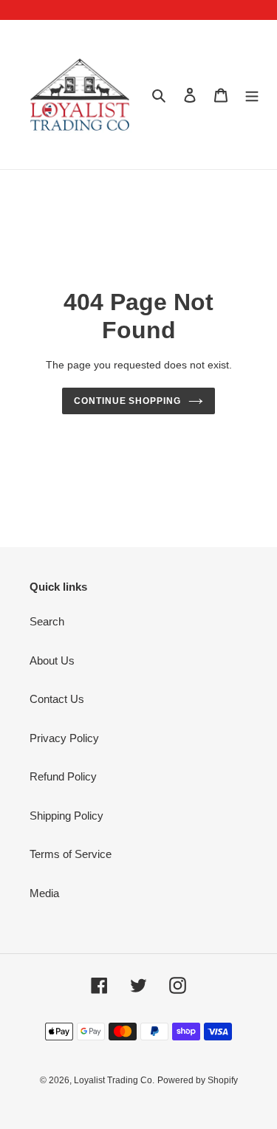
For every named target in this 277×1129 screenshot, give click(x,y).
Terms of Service (71, 854)
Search (47, 621)
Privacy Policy (64, 738)
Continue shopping (128, 401)
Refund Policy (63, 776)
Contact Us (57, 699)
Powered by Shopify (197, 1080)
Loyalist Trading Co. (114, 1080)
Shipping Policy (66, 815)
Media (44, 893)
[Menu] (251, 95)
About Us (52, 660)
